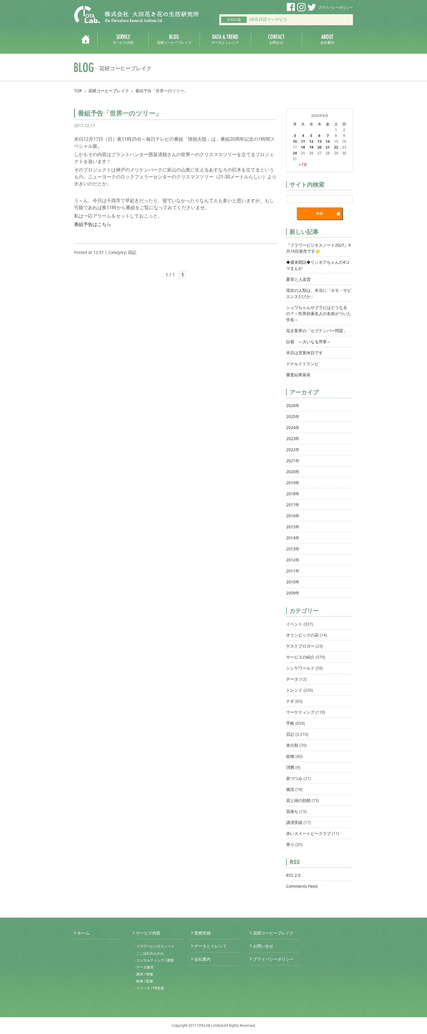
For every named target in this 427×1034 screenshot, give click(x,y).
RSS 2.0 (293, 875)
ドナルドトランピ (302, 363)
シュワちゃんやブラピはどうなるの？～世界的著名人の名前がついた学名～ (318, 313)
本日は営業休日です (304, 352)
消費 (290, 767)
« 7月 (303, 164)
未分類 (292, 745)
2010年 (292, 582)
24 (295, 153)
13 (319, 141)
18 (303, 147)
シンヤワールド (300, 668)
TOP (78, 90)
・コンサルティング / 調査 (153, 960)
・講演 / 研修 (143, 974)
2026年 (292, 405)
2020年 (292, 471)
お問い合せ (263, 946)
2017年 (292, 504)
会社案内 (202, 959)
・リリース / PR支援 (148, 988)
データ (292, 679)
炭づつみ (294, 778)
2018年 (292, 493)
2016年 (292, 515)
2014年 (292, 537)
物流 (290, 789)
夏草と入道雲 (298, 279)
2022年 (292, 449)
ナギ (290, 701)
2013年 (292, 549)
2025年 (292, 416)
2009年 (292, 593)
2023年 (292, 438)
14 (328, 141)
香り (290, 844)
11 (303, 141)
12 (311, 141)
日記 (132, 252)
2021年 (292, 460)
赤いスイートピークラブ (308, 833)
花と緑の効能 (298, 800)
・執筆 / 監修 (143, 981)
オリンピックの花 (302, 635)
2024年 (292, 427)
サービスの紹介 (300, 657)
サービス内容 (148, 933)
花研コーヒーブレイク (108, 90)
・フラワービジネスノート (154, 946)
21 (328, 147)
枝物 (290, 756)
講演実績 (294, 822)
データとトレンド (210, 946)
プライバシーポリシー (335, 7)
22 (336, 147)
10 (295, 141)
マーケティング (300, 712)
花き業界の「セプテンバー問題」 (316, 330)
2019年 (292, 482)
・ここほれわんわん (148, 953)
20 (319, 147)
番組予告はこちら (92, 224)
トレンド (294, 690)
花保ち (292, 811)
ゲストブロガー (300, 646)
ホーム (83, 933)
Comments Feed (301, 886)
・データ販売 (143, 967)
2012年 (292, 560)
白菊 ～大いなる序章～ (308, 341)
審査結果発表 (298, 374)
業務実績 (202, 933)
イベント (294, 624)
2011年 (292, 571)
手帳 (290, 723)
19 (311, 147)
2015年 (292, 526)
